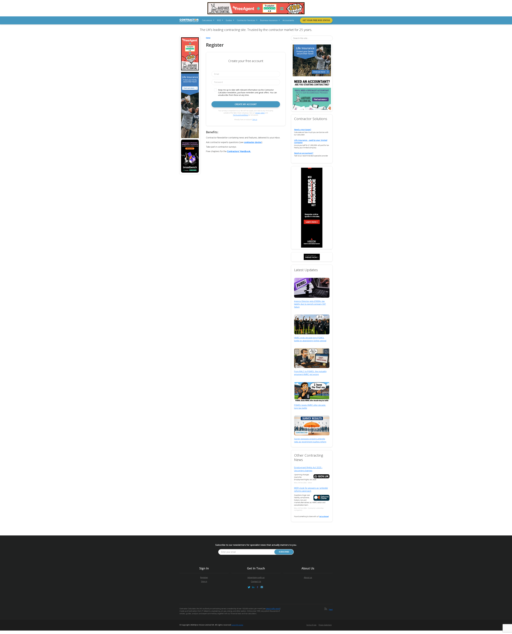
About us (308, 577)
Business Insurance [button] (269, 20)
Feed (331, 609)
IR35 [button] (219, 20)
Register (204, 577)
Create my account (246, 104)
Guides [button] (229, 20)
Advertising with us (256, 577)
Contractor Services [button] (246, 20)
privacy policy (260, 113)
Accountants (288, 20)
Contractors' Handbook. (239, 151)
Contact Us (256, 581)
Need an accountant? (303, 153)
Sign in (254, 119)
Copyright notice (237, 625)
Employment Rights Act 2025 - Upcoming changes (308, 469)
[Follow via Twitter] (248, 587)
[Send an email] (261, 587)
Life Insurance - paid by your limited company (310, 141)
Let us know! (324, 516)
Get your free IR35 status (316, 20)
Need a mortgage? (302, 129)
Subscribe (284, 552)
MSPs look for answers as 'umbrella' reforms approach (311, 489)
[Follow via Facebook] (257, 587)
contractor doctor (253, 142)
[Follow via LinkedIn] (253, 587)
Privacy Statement (325, 625)
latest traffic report (273, 609)
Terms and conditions (240, 115)
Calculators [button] (207, 20)
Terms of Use (311, 625)
